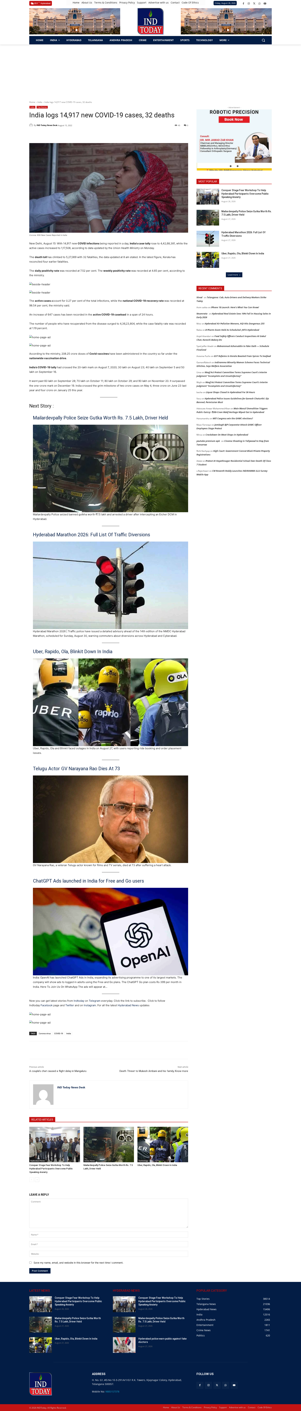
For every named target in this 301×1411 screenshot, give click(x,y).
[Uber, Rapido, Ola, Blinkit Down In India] (162, 1144)
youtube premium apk (208, 440)
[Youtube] (265, 3)
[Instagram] (249, 3)
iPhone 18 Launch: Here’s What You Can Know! (235, 307)
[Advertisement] (150, 70)
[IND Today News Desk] (31, 125)
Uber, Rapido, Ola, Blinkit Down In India (72, 651)
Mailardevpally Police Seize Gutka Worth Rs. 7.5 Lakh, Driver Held (100, 418)
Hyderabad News (129, 1005)
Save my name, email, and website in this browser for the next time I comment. (78, 1262)
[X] (254, 3)
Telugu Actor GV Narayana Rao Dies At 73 (76, 768)
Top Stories (42, 107)
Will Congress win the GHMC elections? (233, 418)
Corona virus (45, 1033)
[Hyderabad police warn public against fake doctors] (124, 1345)
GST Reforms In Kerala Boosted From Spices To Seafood (242, 356)
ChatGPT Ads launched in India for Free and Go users (88, 881)
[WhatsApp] (259, 3)
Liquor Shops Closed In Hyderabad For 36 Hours (230, 392)
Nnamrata (201, 313)
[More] (91, 1050)
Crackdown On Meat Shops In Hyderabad (227, 434)
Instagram (90, 1005)
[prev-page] (31, 1179)
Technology (143, 1160)
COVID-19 (58, 1033)
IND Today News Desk (47, 125)
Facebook (47, 1005)
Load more (233, 274)
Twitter (69, 1005)
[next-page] (37, 1179)
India (39, 102)
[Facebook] (243, 3)
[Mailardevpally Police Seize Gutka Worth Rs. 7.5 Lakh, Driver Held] (108, 1144)
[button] (73, 30)
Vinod (199, 297)
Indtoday (79, 1000)
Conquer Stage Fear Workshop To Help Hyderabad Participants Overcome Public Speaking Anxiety (51, 1168)
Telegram (95, 1000)
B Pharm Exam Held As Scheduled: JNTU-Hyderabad (232, 329)
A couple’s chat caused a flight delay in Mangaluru (57, 1071)
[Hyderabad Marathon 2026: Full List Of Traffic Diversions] (207, 239)
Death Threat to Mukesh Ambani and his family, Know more (153, 1071)
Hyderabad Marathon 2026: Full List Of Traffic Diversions (91, 535)
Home (32, 102)
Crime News (89, 1160)
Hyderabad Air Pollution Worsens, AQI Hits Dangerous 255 (234, 323)
